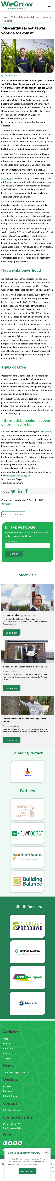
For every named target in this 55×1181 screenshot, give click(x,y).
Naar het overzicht (13, 514)
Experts (7, 1086)
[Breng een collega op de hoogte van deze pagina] (33, 492)
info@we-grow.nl (11, 1110)
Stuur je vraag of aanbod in (16, 1072)
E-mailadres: (11, 541)
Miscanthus (7, 178)
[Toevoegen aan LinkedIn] (20, 492)
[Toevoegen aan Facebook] (26, 492)
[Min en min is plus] (27, 601)
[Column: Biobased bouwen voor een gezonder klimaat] (27, 705)
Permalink (6, 503)
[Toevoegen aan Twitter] (13, 492)
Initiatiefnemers (11, 1096)
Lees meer (11, 632)
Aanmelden (27, 1171)
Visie (13, 17)
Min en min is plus (11, 615)
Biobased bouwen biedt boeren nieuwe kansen (25, 666)
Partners (7, 1091)
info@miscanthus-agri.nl (18, 475)
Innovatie (8, 1048)
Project (7, 1043)
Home (6, 17)
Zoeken (7, 1058)
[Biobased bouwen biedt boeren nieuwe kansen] (27, 653)
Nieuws (7, 1053)
